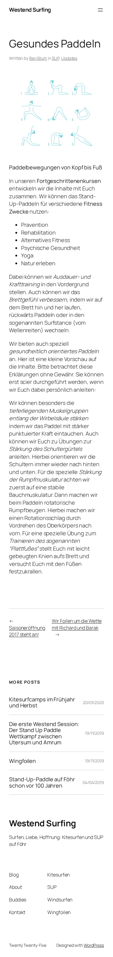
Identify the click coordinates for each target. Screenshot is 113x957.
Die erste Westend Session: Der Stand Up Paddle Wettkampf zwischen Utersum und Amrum (44, 733)
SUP (55, 58)
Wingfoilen (22, 761)
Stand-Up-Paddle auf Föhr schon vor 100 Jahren (42, 782)
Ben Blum (38, 58)
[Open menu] (100, 10)
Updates (69, 58)
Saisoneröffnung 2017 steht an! (27, 631)
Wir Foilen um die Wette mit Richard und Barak (77, 624)
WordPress (94, 945)
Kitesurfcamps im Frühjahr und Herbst (42, 702)
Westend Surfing (30, 9)
